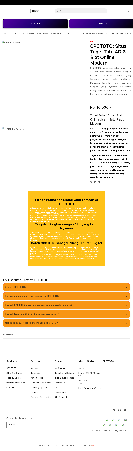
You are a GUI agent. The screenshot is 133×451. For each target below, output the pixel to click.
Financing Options (39, 387)
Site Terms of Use (63, 397)
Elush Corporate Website (89, 388)
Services (34, 368)
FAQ (56, 387)
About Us (82, 368)
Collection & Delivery (64, 373)
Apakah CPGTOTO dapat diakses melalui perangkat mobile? (38, 305)
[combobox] (81, 10)
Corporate (35, 373)
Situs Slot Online (14, 373)
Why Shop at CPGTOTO (84, 382)
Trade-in (34, 392)
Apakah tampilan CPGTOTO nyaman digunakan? (32, 314)
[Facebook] (92, 182)
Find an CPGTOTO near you (89, 374)
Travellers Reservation (41, 397)
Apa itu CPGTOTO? (15, 287)
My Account (60, 368)
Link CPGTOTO (13, 387)
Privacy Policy (61, 392)
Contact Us (60, 383)
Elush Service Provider (41, 383)
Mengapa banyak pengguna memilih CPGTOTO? (31, 323)
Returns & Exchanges (64, 378)
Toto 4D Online (13, 378)
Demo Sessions (38, 378)
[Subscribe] (46, 425)
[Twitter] (95, 182)
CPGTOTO (95, 128)
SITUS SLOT (103, 431)
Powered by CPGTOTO (118, 431)
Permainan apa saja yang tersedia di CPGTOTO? (32, 296)
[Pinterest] (100, 182)
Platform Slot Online (15, 383)
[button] (7, 33)
